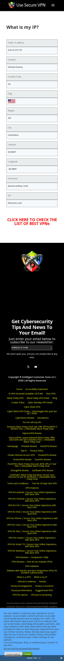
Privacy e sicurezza (44, 585)
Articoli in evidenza (27, 581)
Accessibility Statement (37, 389)
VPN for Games (20, 594)
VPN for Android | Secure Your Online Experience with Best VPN (32, 493)
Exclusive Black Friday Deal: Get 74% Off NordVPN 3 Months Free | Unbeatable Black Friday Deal (32, 427)
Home (19, 389)
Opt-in (24, 450)
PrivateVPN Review (47, 455)
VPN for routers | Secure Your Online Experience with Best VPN (32, 538)
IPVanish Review (29, 446)
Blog (55, 398)
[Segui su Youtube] (36, 367)
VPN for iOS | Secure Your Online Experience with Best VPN (32, 506)
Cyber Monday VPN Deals (40, 402)
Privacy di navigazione (21, 585)
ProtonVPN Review (22, 459)
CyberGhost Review (24, 417)
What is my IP (40, 577)
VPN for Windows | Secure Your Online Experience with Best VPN (32, 551)
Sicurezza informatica (21, 590)
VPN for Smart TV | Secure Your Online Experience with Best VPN (32, 545)
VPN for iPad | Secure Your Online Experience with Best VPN (32, 512)
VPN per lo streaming (41, 594)
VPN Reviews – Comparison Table (32, 557)
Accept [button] (28, 654)
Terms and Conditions (18, 483)
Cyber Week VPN (32, 406)
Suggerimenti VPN (44, 590)
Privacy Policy (36, 450)
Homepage (12, 446)
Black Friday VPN (15, 398)
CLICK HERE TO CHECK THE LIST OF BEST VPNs (32, 221)
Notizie (42, 581)
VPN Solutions (32, 566)
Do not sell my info (32, 422)
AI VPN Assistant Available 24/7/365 (26, 393)
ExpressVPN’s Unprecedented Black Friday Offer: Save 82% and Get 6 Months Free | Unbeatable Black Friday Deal (32, 439)
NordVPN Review (48, 446)
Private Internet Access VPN (21, 455)
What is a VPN (24, 577)
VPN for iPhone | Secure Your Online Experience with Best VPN (32, 519)
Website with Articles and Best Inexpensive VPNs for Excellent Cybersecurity (32, 571)
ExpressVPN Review (32, 433)
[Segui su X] (28, 367)
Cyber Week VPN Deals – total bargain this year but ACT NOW (32, 412)
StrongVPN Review (20, 470)
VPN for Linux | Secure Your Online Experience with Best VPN (32, 525)
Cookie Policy (17, 402)
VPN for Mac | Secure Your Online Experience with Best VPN (32, 532)
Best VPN (51, 393)
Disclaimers (43, 417)
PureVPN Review (43, 459)
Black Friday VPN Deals (38, 398)
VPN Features (32, 487)
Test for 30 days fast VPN (44, 483)
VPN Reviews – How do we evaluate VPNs (32, 561)
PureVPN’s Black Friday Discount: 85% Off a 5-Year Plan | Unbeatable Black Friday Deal (32, 464)
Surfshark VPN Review (42, 470)
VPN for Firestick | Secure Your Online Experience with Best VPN (32, 499)
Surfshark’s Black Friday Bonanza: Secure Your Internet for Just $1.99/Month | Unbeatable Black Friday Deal (32, 476)
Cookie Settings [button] (13, 654)
